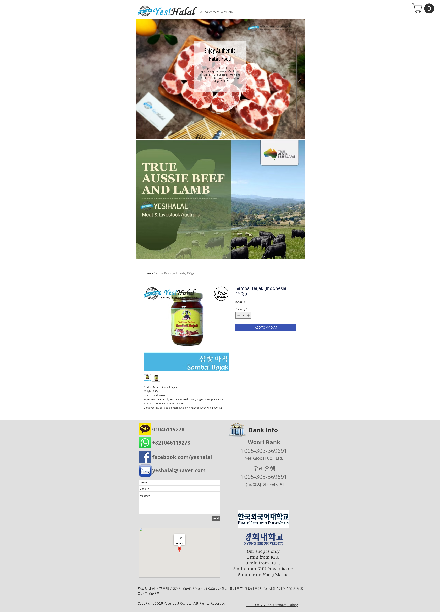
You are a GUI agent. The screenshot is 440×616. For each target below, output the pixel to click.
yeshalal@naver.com (179, 470)
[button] (424, 8)
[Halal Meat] (220, 133)
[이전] (140, 79)
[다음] (299, 79)
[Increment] (248, 315)
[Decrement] (238, 315)
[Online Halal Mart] (216, 134)
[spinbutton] (243, 315)
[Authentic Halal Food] (224, 133)
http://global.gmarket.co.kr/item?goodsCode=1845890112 (189, 407)
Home (147, 273)
